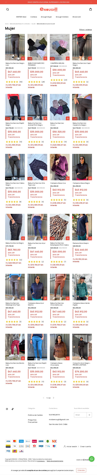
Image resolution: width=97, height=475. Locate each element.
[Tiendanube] (84, 460)
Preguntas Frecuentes (32, 421)
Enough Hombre (62, 17)
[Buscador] (7, 9)
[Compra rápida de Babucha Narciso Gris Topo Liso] (45, 178)
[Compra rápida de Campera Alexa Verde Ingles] (90, 298)
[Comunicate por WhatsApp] (91, 459)
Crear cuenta (85, 446)
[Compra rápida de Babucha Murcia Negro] (23, 238)
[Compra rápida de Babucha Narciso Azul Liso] (45, 238)
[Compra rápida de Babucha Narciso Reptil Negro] (23, 118)
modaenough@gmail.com (59, 419)
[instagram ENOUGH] (7, 409)
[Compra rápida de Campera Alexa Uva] (68, 178)
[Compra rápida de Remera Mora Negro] (90, 238)
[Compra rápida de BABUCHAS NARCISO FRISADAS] (45, 58)
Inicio (6, 24)
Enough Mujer (46, 17)
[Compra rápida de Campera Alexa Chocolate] (68, 358)
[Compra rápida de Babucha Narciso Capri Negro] (90, 58)
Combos (33, 17)
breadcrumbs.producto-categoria (20, 24)
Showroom (76, 17)
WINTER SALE (21, 17)
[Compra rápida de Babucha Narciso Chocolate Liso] (68, 298)
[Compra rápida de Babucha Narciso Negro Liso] (23, 58)
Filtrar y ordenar (85, 29)
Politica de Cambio (35, 415)
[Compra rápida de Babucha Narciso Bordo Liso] (23, 358)
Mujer (33, 24)
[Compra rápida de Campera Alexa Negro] (90, 178)
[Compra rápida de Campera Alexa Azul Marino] (45, 298)
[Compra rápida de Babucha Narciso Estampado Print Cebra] (68, 238)
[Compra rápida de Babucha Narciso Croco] (68, 118)
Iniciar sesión (72, 446)
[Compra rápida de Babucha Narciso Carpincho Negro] (90, 118)
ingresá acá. (41, 461)
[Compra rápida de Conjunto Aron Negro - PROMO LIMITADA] (90, 358)
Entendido (81, 470)
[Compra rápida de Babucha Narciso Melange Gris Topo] (23, 298)
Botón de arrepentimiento (55, 461)
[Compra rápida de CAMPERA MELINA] (68, 58)
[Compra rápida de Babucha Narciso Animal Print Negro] (45, 118)
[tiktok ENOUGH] (13, 409)
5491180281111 (54, 415)
